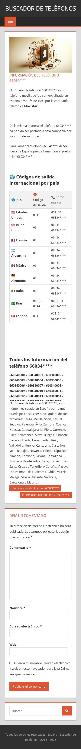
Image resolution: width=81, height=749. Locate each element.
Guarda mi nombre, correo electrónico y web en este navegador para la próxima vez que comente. (40, 668)
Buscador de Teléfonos (40, 8)
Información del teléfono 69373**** (36, 488)
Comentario (20, 547)
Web (12, 644)
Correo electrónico (25, 626)
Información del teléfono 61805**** (44, 495)
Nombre (17, 608)
